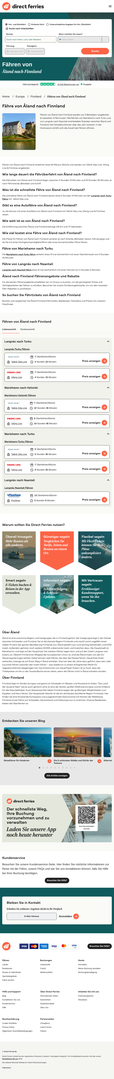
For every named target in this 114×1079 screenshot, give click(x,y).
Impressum (6, 1068)
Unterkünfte (45, 964)
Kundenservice (8, 1003)
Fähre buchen (8, 980)
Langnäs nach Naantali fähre (17, 270)
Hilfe (4, 1007)
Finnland (36, 96)
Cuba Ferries (45, 1027)
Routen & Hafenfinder (11, 972)
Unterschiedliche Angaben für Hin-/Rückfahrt (70, 24)
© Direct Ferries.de (9, 1051)
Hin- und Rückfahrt (17, 24)
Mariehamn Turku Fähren (18, 441)
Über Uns (44, 1007)
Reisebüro (82, 1000)
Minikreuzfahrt (46, 972)
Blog (4, 996)
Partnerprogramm (86, 996)
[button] (57, 342)
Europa (20, 96)
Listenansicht (9, 329)
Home (6, 96)
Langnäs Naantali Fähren (18, 487)
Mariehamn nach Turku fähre (20, 254)
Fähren (43, 1031)
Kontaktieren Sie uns (11, 1000)
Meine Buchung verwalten (89, 968)
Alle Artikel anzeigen (57, 775)
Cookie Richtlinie (9, 1023)
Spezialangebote (9, 976)
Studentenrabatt (47, 1003)
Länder (5, 964)
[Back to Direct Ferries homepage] (23, 6)
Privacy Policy (8, 1027)
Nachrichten (45, 1000)
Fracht (43, 968)
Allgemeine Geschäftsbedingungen (17, 1031)
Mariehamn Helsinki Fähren (20, 395)
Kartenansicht (27, 329)
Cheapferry (45, 1023)
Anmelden (82, 964)
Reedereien (7, 968)
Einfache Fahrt (37, 24)
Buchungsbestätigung (87, 972)
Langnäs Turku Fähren (17, 349)
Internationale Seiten (49, 996)
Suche (95, 51)
